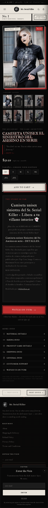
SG (35, 172)
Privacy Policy (8, 442)
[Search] (38, 9)
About (4, 428)
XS (5, 172)
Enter (24, 493)
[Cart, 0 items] (43, 9)
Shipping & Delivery (10, 433)
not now (24, 498)
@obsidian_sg (24, 289)
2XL (6, 178)
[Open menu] (4, 9)
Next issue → (36, 393)
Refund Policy (8, 437)
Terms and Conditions (11, 446)
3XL (14, 178)
